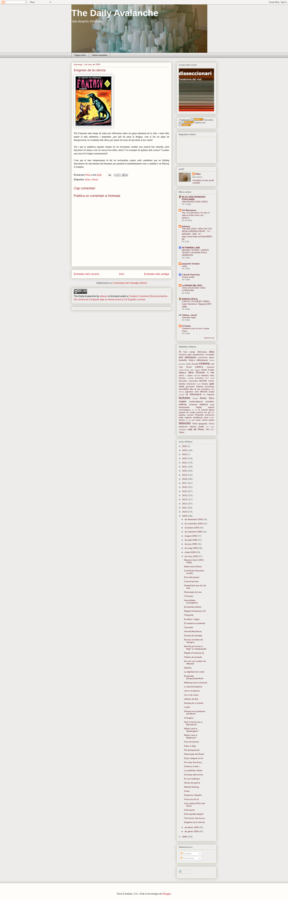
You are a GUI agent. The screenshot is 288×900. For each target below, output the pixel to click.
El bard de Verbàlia (193, 635)
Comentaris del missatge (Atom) (130, 283)
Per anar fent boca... (194, 762)
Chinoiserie (189, 810)
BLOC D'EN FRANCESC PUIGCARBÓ (194, 198)
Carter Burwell (192, 364)
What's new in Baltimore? (190, 736)
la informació (193, 394)
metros (183, 404)
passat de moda (187, 412)
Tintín (194, 423)
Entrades (187, 853)
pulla (181, 417)
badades (183, 360)
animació (183, 355)
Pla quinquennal (191, 750)
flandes (205, 384)
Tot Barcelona (189, 210)
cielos (184, 266)
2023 (185, 458)
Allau (198, 174)
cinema (204, 363)
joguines (189, 391)
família (182, 384)
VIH (207, 429)
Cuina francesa (191, 581)
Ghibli (181, 386)
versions (182, 430)
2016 (185, 487)
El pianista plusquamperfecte (193, 677)
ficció (199, 384)
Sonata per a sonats (193, 703)
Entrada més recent (86, 274)
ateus (211, 357)
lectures (184, 398)
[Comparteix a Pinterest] (126, 175)
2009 (185, 516)
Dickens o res (205, 372)
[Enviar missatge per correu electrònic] (109, 175)
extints (211, 381)
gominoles (190, 387)
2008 (185, 836)
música (204, 404)
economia (199, 378)
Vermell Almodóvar (193, 631)
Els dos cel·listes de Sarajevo (193, 640)
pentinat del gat (203, 412)
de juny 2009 (191, 544)
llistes (203, 398)
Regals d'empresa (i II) (195, 611)
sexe (206, 417)
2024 (185, 454)
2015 (185, 491)
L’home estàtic (188, 277)
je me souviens (202, 389)
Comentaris (188, 858)
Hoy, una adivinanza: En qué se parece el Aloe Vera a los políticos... (196, 215)
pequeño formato (191, 263)
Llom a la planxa (192, 690)
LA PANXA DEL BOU (192, 285)
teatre (211, 420)
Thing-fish (189, 615)
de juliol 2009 (191, 540)
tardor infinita (201, 420)
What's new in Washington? (191, 729)
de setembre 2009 (194, 531)
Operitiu (188, 668)
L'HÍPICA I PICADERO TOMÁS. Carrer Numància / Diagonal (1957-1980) (197, 304)
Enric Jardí (209, 378)
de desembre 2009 (194, 519)
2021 (185, 466)
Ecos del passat (191, 577)
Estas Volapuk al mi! (193, 758)
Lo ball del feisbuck (193, 686)
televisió (185, 423)
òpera (211, 410)
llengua (195, 398)
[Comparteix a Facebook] (123, 175)
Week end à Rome (193, 566)
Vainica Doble (197, 426)
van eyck (210, 427)
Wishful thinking (191, 787)
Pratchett (199, 415)
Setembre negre (189, 317)
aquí (190, 354)
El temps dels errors (193, 774)
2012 (185, 503)
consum (210, 367)
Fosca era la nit (191, 799)
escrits (203, 380)
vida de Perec (196, 429)
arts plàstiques (187, 357)
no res (194, 410)
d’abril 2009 (190, 552)
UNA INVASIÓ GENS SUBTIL (195, 202)
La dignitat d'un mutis (194, 672)
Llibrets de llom (191, 699)
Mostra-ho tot (209, 338)
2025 (185, 450)
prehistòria (209, 415)
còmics (199, 366)
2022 (185, 462)
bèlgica (192, 360)
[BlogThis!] (118, 175)
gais (212, 383)
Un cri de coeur (191, 695)
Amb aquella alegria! (194, 814)
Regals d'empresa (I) (194, 653)
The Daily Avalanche (114, 13)
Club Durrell (185, 367)
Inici (121, 274)
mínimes (193, 404)
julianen (186, 226)
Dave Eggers (195, 370)
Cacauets (188, 627)
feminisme (190, 384)
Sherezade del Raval (194, 754)
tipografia (202, 423)
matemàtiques (196, 401)
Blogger (167, 893)
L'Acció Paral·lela (191, 274)
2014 (185, 495)
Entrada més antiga (156, 274)
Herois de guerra (192, 783)
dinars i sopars (186, 375)
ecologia (191, 378)
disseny (205, 375)
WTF (212, 429)
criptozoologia (184, 370)
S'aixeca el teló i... (192, 766)
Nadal (199, 407)
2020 (185, 471)
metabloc (210, 401)
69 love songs (187, 352)
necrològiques (185, 410)
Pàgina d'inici (80, 55)
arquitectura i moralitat (203, 354)
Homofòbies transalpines (191, 601)
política (182, 415)
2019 (185, 475)
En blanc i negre (192, 619)
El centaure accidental (194, 623)
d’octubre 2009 (192, 527)
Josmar (181, 394)
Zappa (181, 432)
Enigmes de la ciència (194, 822)
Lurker (187, 707)
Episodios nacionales (188, 381)
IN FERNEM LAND (191, 247)
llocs (211, 398)
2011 (184, 507)
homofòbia (184, 389)
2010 (185, 512)
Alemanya (202, 352)
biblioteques (202, 360)
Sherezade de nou (193, 592)
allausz (103, 296)
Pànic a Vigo (190, 746)
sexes (212, 417)
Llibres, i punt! (189, 315)
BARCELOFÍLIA (190, 299)
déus (191, 372)
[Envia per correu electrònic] (115, 175)
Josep (211, 391)
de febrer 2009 (192, 827)
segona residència (194, 417)
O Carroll (202, 410)
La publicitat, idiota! (193, 770)
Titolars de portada (193, 657)
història (199, 386)
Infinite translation (99, 55)
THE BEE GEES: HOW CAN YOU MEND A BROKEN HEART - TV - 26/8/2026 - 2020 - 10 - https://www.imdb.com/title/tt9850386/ (197, 234)
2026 (185, 446)
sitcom (182, 420)
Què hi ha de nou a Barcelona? (193, 723)
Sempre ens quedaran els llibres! (194, 712)
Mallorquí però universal (195, 682)
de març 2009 (191, 556)
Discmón (197, 375)
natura (95, 179)
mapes (182, 401)
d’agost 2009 (191, 536)
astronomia (202, 357)
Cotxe (187, 791)
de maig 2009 (191, 548)
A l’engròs (188, 718)
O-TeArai (186, 326)
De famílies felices (192, 607)
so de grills (190, 420)
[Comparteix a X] (120, 175)
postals (190, 415)
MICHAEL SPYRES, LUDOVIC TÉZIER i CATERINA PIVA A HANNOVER (195, 252)
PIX (213, 412)
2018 (185, 479)
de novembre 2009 (194, 523)
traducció (183, 426)
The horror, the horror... (195, 818)
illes (192, 389)
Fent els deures (191, 742)
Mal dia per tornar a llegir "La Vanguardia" (195, 647)
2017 (185, 483)
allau (87, 179)
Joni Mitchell (201, 391)
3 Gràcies (188, 596)
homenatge (209, 387)
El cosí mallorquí (192, 778)
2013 (185, 499)
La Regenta (208, 395)
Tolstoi (211, 424)
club (212, 364)
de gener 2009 (192, 831)
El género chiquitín (193, 795)
